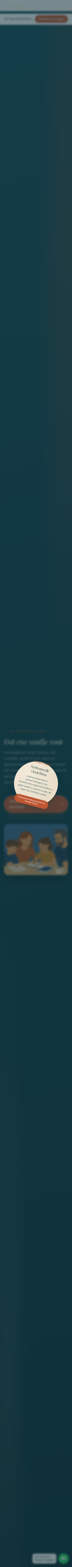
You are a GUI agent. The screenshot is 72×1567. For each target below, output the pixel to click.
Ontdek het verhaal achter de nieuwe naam (31, 800)
